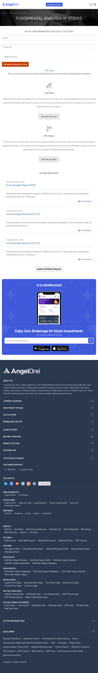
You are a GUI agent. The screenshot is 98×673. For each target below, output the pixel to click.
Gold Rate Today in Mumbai (15, 560)
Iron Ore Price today (12, 585)
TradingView (46, 513)
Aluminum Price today (33, 582)
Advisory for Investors (80, 647)
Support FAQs (27, 469)
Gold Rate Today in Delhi (40, 560)
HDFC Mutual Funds (70, 594)
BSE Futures (81, 540)
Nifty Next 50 (55, 529)
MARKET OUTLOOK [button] (11, 443)
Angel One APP (10, 503)
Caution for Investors (12, 655)
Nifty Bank (18, 529)
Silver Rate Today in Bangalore (46, 571)
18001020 (11, 469)
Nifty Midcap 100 (71, 529)
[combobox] (4, 56)
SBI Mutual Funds (33, 594)
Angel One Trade (25, 503)
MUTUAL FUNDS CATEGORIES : (16, 602)
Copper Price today (12, 582)
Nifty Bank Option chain (33, 548)
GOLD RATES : (9, 557)
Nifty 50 (7, 529)
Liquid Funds (23, 605)
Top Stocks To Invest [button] (13, 458)
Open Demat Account (54, 4)
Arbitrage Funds (55, 605)
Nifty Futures (10, 540)
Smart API (74, 503)
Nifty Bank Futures (27, 540)
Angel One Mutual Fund (13, 594)
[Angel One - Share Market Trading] (10, 4)
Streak (28, 513)
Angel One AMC (10, 495)
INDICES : (7, 526)
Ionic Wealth (23, 495)
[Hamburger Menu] (94, 4)
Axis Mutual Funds (51, 594)
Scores (75, 638)
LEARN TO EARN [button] (10, 429)
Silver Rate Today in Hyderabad (17, 571)
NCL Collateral (9, 651)
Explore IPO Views (48, 159)
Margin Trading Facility (58, 503)
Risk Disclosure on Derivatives (70, 651)
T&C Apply (62, 643)
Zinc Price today (53, 582)
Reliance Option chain (80, 548)
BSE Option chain (11, 552)
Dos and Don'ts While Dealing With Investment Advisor (25, 643)
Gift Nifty (34, 532)
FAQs (53, 643)
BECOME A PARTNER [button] (12, 436)
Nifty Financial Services (36, 529)
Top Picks (49, 92)
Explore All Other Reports (49, 269)
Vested (36, 513)
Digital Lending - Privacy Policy (16, 647)
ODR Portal (50, 651)
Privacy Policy (74, 643)
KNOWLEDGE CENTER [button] (12, 421)
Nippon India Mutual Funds (36, 597)
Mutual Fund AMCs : (12, 591)
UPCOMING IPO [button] (9, 450)
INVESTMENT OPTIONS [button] (13, 408)
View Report (86, 201)
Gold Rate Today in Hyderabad (16, 563)
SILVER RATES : (9, 568)
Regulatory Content (31, 638)
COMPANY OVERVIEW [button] (12, 401)
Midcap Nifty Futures (47, 540)
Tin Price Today (30, 585)
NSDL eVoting (37, 651)
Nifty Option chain (12, 548)
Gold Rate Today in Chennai (64, 560)
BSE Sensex (86, 529)
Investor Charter (62, 647)
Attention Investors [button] (13, 621)
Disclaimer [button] (8, 631)
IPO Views (49, 135)
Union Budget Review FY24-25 (23, 214)
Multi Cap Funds (11, 608)
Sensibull (7, 513)
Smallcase (18, 513)
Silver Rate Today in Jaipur (15, 574)
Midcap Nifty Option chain (57, 548)
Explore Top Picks (49, 116)
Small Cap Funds (38, 605)
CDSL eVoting (23, 651)
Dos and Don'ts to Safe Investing (55, 638)
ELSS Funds (9, 605)
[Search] (90, 4)
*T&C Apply (49, 70)
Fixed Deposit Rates (12, 505)
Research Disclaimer (12, 638)
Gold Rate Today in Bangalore (44, 563)
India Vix (23, 532)
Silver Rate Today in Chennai (73, 571)
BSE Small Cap (10, 532)
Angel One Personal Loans (42, 647)
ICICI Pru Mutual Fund (13, 597)
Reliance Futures (66, 540)
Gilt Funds (69, 605)
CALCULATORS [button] (9, 415)
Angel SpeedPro (40, 503)
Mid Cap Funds (82, 605)
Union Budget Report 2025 (21, 184)
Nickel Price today (70, 582)
